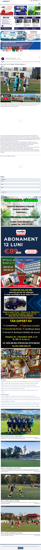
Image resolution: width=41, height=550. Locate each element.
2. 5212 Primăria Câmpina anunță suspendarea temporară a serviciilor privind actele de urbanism (19, 383)
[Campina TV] (5, 1)
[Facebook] (33, 1)
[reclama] (6, 15)
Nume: (2, 181)
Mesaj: (2, 187)
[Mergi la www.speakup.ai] (39, 57)
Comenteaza (3, 192)
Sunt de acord (20, 548)
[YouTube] (31, 1)
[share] (0, 177)
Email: (2, 184)
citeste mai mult (37, 438)
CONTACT (39, 0)
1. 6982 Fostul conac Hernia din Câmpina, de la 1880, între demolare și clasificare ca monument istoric (20, 381)
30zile (40, 380)
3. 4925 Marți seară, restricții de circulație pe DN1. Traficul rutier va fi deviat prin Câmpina (18, 385)
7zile (37, 380)
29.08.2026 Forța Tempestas (8, 401)
